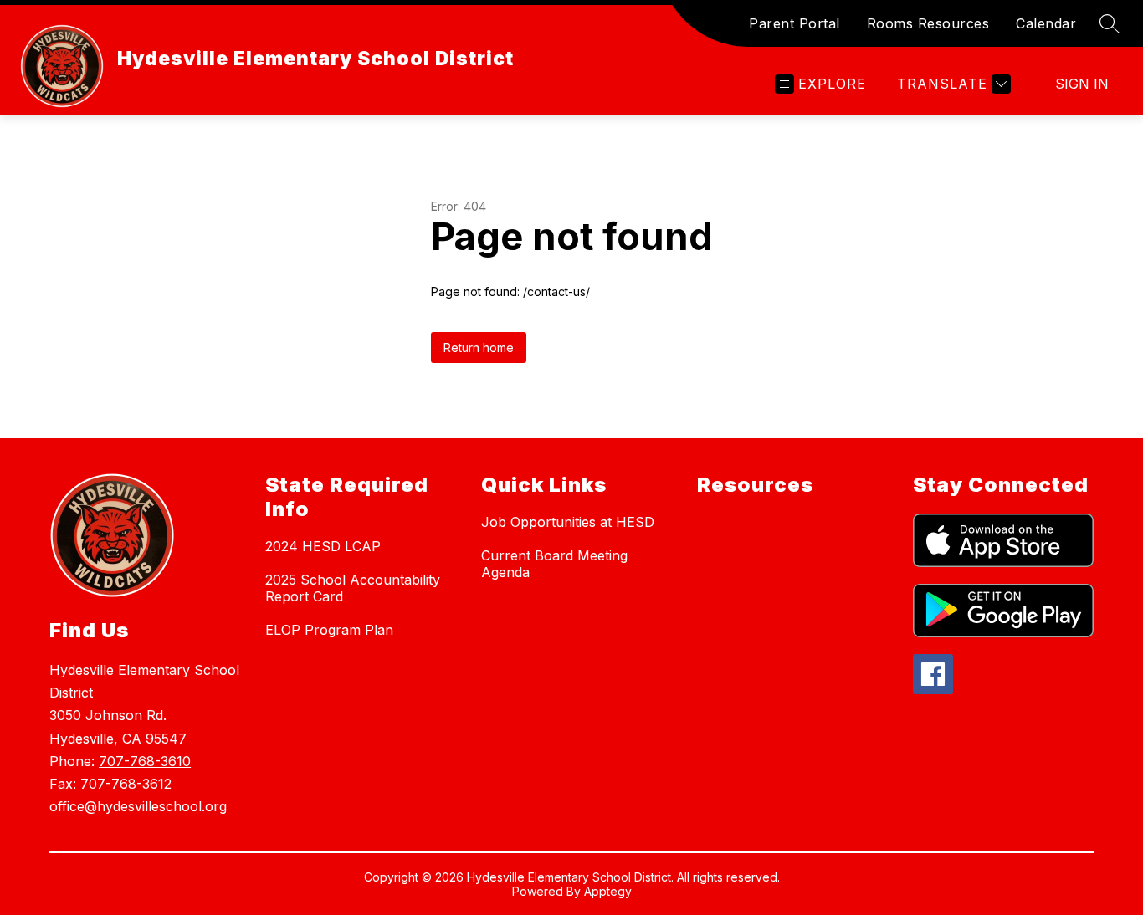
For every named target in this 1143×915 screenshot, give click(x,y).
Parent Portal (794, 23)
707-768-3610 (145, 761)
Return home (478, 347)
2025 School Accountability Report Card (352, 588)
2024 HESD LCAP (323, 546)
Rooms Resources (928, 23)
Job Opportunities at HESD (567, 522)
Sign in (1082, 83)
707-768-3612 (126, 783)
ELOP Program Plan (329, 629)
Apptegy (608, 891)
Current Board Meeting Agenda (554, 563)
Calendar (1046, 23)
